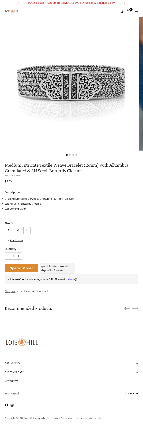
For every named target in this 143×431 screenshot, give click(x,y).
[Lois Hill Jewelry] (12, 11)
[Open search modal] (121, 11)
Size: (9, 223)
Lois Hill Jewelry (32, 418)
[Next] (124, 3)
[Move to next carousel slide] (135, 308)
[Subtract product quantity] (8, 255)
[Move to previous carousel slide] (127, 308)
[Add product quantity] (18, 255)
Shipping (10, 291)
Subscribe (131, 393)
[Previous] (18, 3)
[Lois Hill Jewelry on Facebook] (7, 405)
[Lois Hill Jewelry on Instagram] (12, 405)
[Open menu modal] (136, 11)
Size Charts (16, 240)
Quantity (10, 249)
